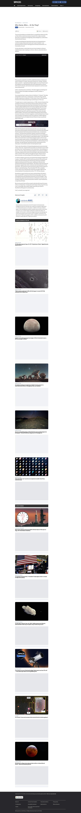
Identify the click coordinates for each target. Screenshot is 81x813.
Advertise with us (43, 804)
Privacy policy (55, 801)
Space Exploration (21, 5)
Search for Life (25, 22)
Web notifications (56, 804)
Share (18, 31)
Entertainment (45, 5)
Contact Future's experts (32, 801)
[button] (64, 2)
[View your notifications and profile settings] (60, 2)
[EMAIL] (31, 200)
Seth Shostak (22, 27)
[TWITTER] (28, 200)
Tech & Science (54, 5)
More (61, 5)
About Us (17, 801)
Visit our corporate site (51, 793)
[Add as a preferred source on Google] (19, 797)
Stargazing (37, 5)
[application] (31, 65)
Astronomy (30, 5)
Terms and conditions (44, 801)
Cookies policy (18, 804)
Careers (16, 806)
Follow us (39, 31)
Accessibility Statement (32, 804)
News (17, 27)
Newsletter (46, 31)
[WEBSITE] (30, 200)
